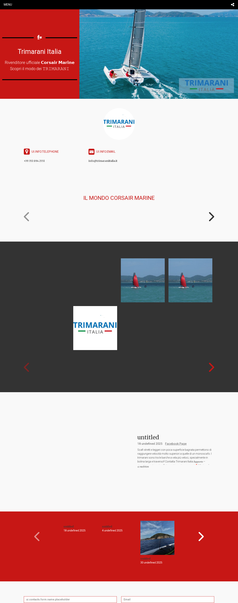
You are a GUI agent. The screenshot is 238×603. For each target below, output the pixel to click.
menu (8, 4)
